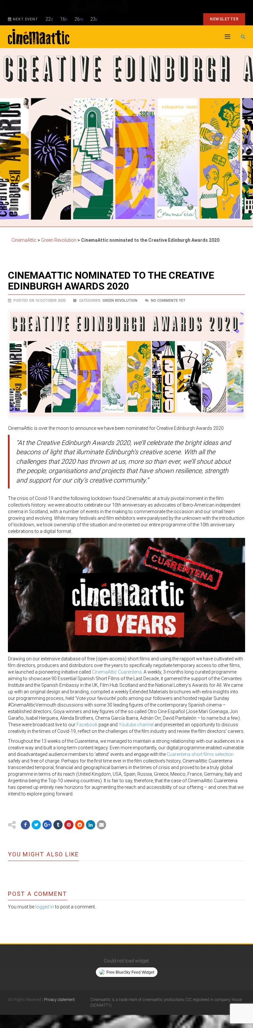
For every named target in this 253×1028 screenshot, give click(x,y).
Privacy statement (59, 999)
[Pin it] (68, 824)
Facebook (87, 724)
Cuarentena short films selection (200, 754)
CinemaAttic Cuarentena (117, 672)
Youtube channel (136, 724)
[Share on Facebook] (25, 824)
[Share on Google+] (47, 824)
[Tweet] (36, 824)
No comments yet (168, 300)
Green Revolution (119, 300)
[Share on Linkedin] (90, 824)
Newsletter (224, 19)
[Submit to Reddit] (79, 824)
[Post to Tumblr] (58, 824)
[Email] (101, 824)
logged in (44, 906)
